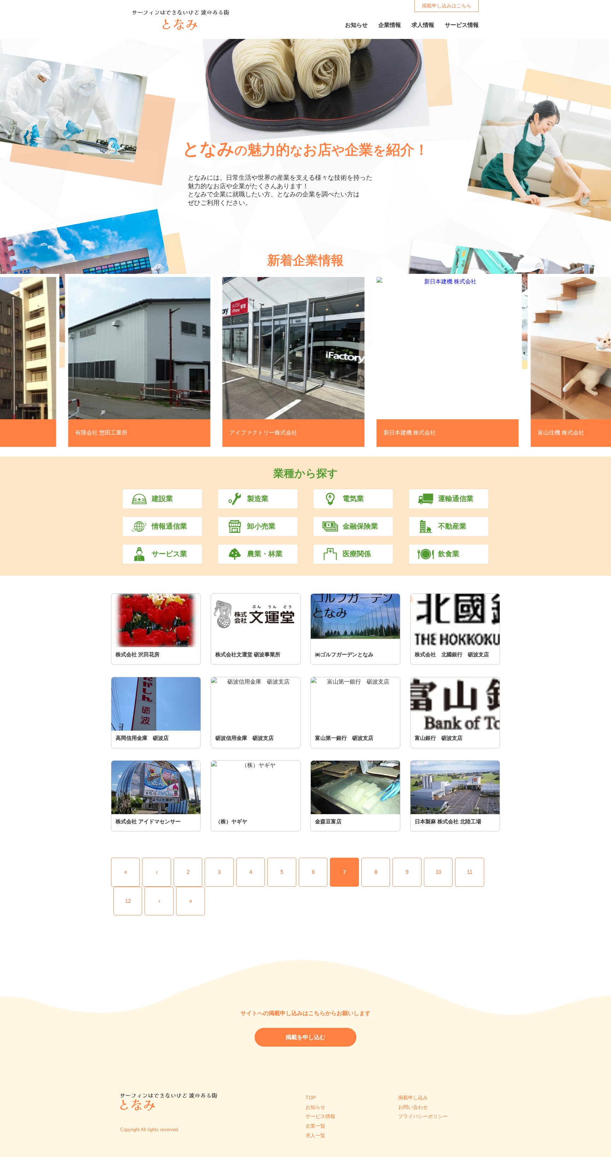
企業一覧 (315, 1126)
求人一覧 (315, 1135)
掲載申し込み (413, 1097)
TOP (311, 1097)
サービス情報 (320, 1116)
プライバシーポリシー (423, 1116)
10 (438, 872)
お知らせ (315, 1107)
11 (469, 872)
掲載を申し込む (305, 1037)
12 (128, 901)
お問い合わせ (413, 1107)
